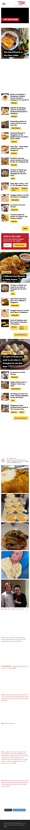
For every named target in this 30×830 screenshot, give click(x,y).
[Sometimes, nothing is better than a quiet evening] (15, 651)
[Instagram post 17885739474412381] (15, 622)
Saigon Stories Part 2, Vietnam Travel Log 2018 (18, 384)
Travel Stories (16, 128)
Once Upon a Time (15, 189)
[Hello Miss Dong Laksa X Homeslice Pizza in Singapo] (15, 508)
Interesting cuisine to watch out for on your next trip (18, 123)
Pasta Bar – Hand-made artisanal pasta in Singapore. (19, 148)
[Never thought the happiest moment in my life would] (15, 565)
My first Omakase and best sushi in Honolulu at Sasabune (18, 322)
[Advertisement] (15, 76)
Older (25, 228)
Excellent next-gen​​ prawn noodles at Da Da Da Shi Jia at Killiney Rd (19, 160)
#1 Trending (6, 272)
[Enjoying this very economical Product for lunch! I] (15, 708)
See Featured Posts (20, 418)
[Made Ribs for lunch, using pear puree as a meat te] (15, 793)
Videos (22, 412)
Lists (13, 178)
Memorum (14, 209)
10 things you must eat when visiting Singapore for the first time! (19, 395)
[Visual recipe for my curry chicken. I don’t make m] (15, 479)
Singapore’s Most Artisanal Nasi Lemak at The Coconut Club (19, 407)
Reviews (14, 103)
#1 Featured (6, 352)
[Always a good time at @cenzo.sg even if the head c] (15, 536)
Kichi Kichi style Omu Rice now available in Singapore (18, 300)
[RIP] (15, 593)
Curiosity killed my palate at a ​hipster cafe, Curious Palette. (19, 216)
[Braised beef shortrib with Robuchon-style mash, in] (15, 765)
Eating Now (15, 200)
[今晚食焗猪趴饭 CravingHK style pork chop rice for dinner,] (15, 679)
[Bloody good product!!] (15, 736)
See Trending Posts (20, 334)
